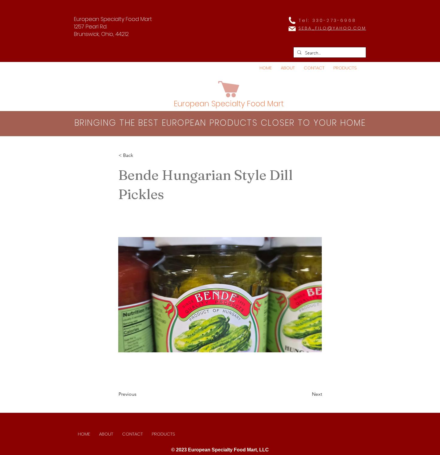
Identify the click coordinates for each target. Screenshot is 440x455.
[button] (345, 68)
